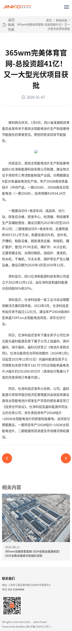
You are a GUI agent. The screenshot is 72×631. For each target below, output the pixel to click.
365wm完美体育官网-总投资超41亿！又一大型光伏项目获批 (43, 26)
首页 (49, 20)
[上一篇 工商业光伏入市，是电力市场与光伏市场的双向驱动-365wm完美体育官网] (8, 458)
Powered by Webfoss (14, 626)
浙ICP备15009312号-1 (38, 626)
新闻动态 (61, 20)
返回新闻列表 (11, 24)
